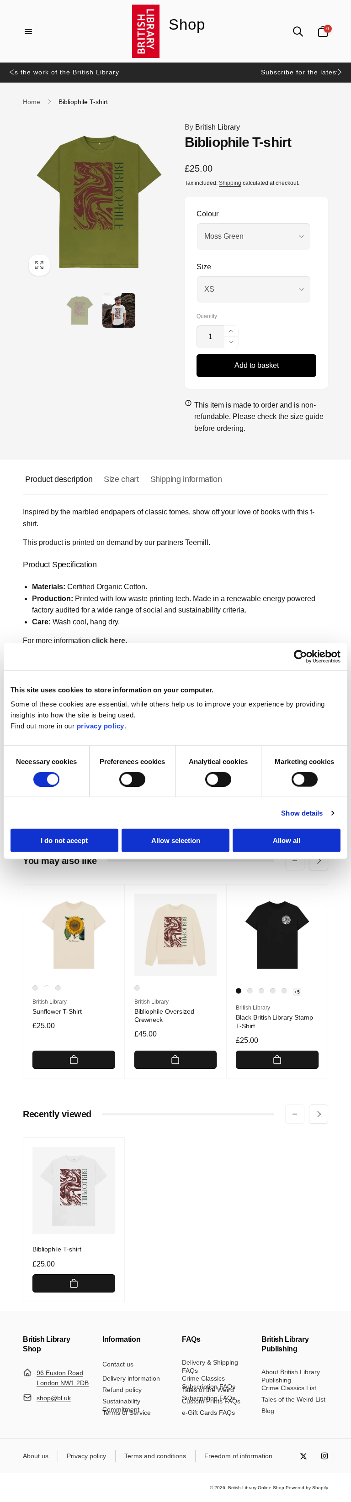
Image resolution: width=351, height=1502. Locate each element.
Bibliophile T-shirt (56, 1249)
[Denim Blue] (273, 991)
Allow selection (175, 840)
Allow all (286, 840)
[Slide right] (339, 72)
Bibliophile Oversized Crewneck (164, 1015)
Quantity (207, 316)
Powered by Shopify (307, 1487)
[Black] (238, 991)
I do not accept (64, 840)
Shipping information (186, 479)
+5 (297, 991)
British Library (212, 127)
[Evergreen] (284, 991)
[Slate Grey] (250, 991)
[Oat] (35, 988)
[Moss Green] (58, 988)
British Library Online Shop (256, 1487)
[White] (46, 988)
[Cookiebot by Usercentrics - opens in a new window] (300, 656)
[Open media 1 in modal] (99, 201)
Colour (207, 214)
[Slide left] (11, 72)
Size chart (121, 479)
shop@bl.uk (54, 1398)
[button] (28, 31)
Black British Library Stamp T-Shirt (274, 1021)
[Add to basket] (73, 1060)
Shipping (230, 183)
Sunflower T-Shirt (57, 1011)
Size (204, 267)
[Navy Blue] (261, 991)
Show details (302, 812)
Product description (58, 479)
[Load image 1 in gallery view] (80, 310)
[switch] (132, 779)
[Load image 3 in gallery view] (118, 310)
